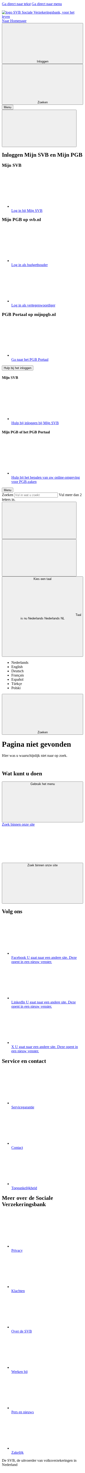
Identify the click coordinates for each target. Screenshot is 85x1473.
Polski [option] (16, 688)
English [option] (17, 667)
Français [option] (17, 675)
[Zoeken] (39, 520)
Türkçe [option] (16, 684)
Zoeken (7, 495)
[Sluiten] (39, 128)
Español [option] (17, 679)
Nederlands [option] (19, 663)
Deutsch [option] (17, 671)
